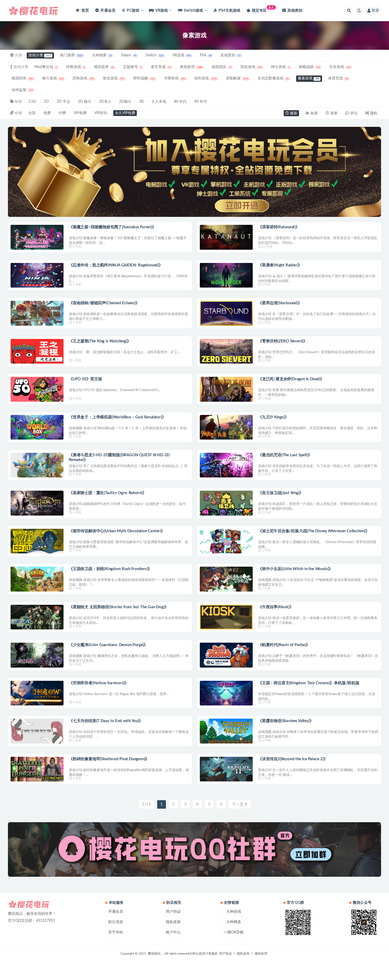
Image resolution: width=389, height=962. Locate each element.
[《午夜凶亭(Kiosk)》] (226, 617)
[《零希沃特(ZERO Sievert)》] (226, 351)
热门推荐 (71, 55)
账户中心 (173, 932)
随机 (373, 113)
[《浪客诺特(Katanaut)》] (226, 237)
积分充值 (115, 922)
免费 (47, 113)
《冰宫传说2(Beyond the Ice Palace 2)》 (293, 759)
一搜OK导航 (234, 932)
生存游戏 (339, 67)
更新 (333, 113)
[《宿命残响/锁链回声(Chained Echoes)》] (37, 313)
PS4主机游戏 (229, 10)
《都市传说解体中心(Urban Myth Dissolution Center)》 (117, 531)
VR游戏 (181, 55)
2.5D (32, 102)
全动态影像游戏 (272, 78)
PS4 (205, 55)
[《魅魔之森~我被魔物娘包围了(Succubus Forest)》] (37, 237)
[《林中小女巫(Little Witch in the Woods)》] (226, 579)
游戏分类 (39, 55)
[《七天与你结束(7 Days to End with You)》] (37, 731)
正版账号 (132, 67)
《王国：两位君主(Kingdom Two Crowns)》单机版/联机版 (308, 683)
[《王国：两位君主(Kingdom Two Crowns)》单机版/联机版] (226, 693)
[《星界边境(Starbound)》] (226, 313)
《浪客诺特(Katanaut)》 (279, 227)
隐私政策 (173, 922)
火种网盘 (233, 922)
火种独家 (102, 55)
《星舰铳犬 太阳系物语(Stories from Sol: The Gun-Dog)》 (118, 607)
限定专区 (263, 9)
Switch (154, 55)
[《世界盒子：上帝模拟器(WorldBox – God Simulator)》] (37, 427)
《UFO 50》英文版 (85, 379)
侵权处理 (261, 953)
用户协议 (173, 912)
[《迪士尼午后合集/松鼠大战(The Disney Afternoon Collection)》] (226, 541)
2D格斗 (125, 102)
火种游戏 (233, 912)
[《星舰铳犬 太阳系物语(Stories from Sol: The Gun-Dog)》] (37, 617)
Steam (128, 55)
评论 (353, 113)
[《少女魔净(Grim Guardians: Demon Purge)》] (37, 655)
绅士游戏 (280, 67)
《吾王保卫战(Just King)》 (280, 493)
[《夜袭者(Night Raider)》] (226, 275)
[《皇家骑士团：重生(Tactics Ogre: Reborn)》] (37, 503)
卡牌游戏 (174, 78)
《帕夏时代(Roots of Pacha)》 (284, 645)
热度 (313, 113)
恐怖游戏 (83, 78)
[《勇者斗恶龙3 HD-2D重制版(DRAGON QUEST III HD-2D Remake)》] (37, 465)
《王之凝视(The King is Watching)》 (100, 341)
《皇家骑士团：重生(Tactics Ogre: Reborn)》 (107, 493)
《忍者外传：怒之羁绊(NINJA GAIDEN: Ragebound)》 (116, 265)
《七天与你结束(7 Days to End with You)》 (106, 721)
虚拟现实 (221, 67)
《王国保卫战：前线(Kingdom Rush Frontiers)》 (110, 569)
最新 (293, 113)
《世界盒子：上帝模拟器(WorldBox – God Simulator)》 (117, 417)
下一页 (238, 805)
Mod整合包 (45, 67)
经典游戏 (75, 67)
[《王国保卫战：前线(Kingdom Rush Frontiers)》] (37, 579)
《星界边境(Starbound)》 (280, 303)
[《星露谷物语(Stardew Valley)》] (226, 731)
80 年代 (180, 102)
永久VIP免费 (125, 113)
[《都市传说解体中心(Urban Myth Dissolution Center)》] (37, 541)
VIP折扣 (100, 113)
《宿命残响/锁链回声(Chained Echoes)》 (104, 303)
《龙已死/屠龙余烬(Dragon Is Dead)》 (291, 379)
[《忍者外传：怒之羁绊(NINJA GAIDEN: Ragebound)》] (37, 275)
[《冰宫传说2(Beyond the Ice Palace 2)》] (226, 769)
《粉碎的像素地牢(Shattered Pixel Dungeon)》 (109, 759)
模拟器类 (104, 67)
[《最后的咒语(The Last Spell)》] (226, 465)
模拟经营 (22, 78)
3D (141, 102)
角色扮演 (191, 67)
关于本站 (115, 932)
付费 (62, 113)
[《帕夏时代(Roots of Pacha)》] (226, 655)
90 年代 (200, 102)
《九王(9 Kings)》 (273, 417)
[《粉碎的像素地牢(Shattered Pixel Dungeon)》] (37, 769)
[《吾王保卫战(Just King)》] (226, 503)
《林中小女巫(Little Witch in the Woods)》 (295, 569)
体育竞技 (338, 78)
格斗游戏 (52, 78)
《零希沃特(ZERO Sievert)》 (282, 341)
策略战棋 (309, 67)
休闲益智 (22, 90)
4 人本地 (159, 102)
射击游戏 (113, 78)
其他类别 (294, 10)
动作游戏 (205, 78)
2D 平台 (63, 102)
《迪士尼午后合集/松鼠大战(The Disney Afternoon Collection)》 (313, 531)
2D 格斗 (84, 102)
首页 (85, 10)
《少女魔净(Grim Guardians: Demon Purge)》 (108, 645)
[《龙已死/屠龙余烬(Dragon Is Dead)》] (226, 389)
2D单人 (105, 102)
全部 (32, 113)
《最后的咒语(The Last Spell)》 (285, 455)
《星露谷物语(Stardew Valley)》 (285, 721)
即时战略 (144, 78)
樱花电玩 (154, 953)
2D (46, 102)
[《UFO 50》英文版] (37, 389)
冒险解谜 (237, 78)
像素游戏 (308, 78)
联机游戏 (251, 67)
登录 (375, 10)
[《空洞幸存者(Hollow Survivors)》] (37, 693)
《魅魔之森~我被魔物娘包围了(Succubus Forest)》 (112, 227)
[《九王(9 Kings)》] (226, 427)
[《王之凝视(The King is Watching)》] (37, 351)
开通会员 (107, 10)
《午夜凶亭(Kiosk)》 (275, 607)
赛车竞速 (161, 67)
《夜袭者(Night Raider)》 (280, 265)
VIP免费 (80, 113)
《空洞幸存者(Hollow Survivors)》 (99, 683)
